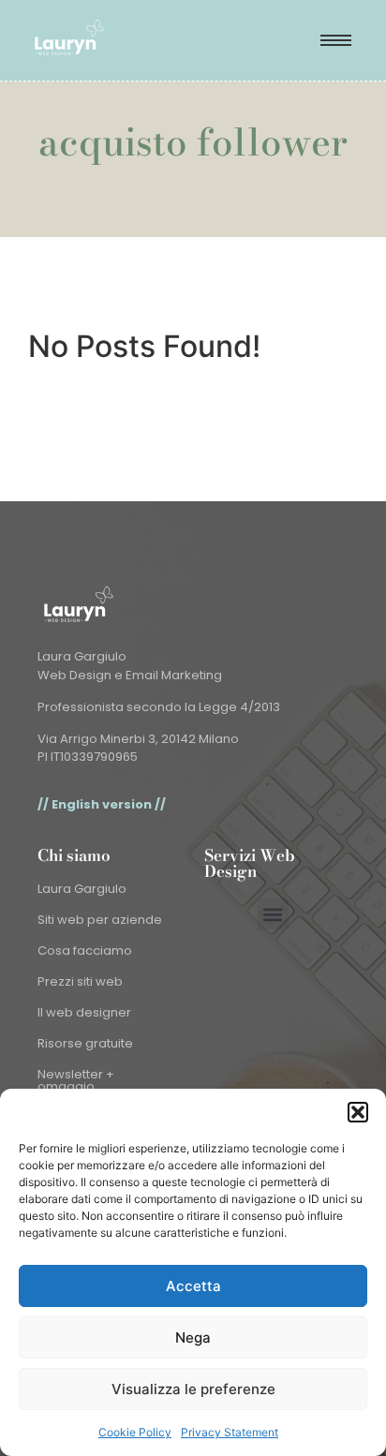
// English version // (101, 804)
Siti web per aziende (99, 920)
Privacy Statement (229, 1432)
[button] (358, 1112)
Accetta (193, 1286)
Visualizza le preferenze (193, 1389)
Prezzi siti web (80, 981)
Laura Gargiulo (81, 889)
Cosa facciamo (84, 950)
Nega (193, 1337)
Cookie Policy (134, 1432)
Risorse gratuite (85, 1043)
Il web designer (84, 1012)
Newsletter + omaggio (75, 1080)
